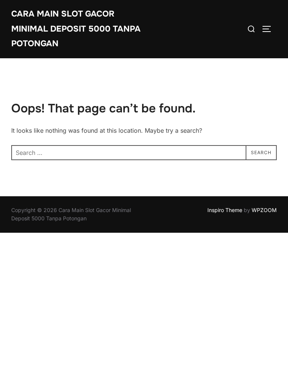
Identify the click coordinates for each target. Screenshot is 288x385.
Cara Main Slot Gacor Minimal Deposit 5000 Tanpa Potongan (76, 29)
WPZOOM (264, 210)
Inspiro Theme (224, 210)
